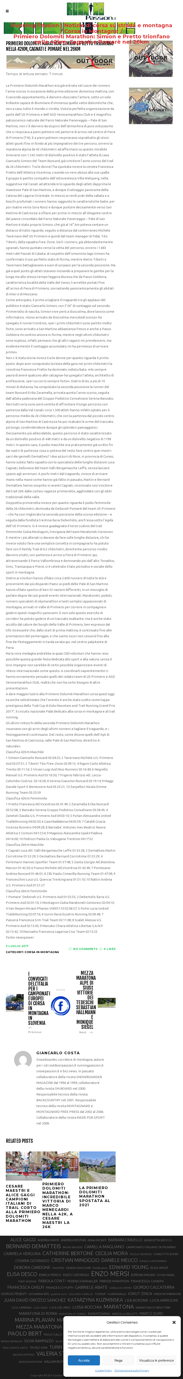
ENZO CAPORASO (76, 1275)
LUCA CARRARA (21, 1307)
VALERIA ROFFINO (24, 1354)
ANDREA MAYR (48, 1240)
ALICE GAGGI (23, 1239)
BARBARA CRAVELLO (125, 1240)
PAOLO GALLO (53, 1334)
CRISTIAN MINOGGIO (75, 1260)
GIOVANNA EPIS (38, 1294)
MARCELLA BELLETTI (125, 1313)
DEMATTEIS (58, 1268)
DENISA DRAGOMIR (78, 1267)
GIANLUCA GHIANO (120, 1288)
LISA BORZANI (136, 1300)
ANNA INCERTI (96, 1240)
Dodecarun (100, 1267)
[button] (174, 1322)
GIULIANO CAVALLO (81, 1294)
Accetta (83, 1360)
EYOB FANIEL (166, 1275)
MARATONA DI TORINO (72, 1314)
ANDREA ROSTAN (73, 1240)
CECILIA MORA (111, 1253)
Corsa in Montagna (91, 31)
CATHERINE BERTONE (68, 1253)
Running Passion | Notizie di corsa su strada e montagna (91, 25)
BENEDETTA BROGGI (158, 1240)
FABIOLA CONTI (52, 1281)
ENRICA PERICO (50, 1275)
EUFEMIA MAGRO (143, 1275)
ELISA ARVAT (159, 1268)
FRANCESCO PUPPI (59, 1287)
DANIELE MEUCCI (119, 1260)
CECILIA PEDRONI (141, 1254)
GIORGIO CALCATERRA (154, 1287)
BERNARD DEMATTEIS (33, 1246)
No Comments (85, 949)
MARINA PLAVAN (35, 1320)
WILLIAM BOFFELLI (57, 1361)
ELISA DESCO (22, 1274)
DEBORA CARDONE (32, 1267)
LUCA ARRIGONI (164, 1300)
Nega (118, 1360)
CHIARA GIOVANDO (32, 1260)
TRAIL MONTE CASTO (15, 1347)
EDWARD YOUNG (129, 1267)
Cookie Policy (103, 1370)
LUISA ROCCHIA (87, 1307)
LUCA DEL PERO (60, 1307)
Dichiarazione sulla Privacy (131, 1370)
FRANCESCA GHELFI (25, 1287)
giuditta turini (59, 1294)
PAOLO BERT (25, 1333)
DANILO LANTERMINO (153, 1261)
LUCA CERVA (40, 1307)
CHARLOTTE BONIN (165, 1254)
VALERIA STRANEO (60, 1353)
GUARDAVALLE (116, 1293)
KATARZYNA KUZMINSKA (95, 1300)
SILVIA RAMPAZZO (39, 1341)
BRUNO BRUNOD (73, 1247)
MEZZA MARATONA (39, 1327)
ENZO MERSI (110, 1274)
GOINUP (100, 1293)
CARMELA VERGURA (22, 1253)
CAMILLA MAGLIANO (104, 1246)
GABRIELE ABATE (91, 1287)
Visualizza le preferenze (156, 1360)
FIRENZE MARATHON (114, 1281)
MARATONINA (99, 1313)
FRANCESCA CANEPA (147, 1281)
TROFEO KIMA (39, 1347)
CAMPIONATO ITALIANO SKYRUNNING (151, 1247)
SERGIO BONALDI (11, 1341)
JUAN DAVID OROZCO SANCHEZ (35, 1300)
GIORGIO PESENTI (13, 1294)
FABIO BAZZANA (27, 1281)
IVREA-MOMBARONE (167, 1293)
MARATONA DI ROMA (38, 1313)
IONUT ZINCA (140, 1293)
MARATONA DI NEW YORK (153, 1307)
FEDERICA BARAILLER (82, 1281)
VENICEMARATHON (30, 1361)
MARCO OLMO (151, 1313)
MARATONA (119, 1306)
